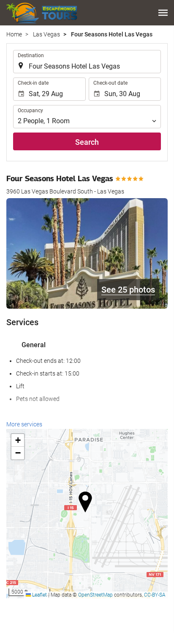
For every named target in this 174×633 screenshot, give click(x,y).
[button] (163, 12)
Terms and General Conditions (104, 615)
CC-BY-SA (155, 595)
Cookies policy (106, 624)
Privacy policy (65, 624)
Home (14, 34)
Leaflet (39, 595)
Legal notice (44, 615)
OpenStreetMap (95, 595)
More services (24, 424)
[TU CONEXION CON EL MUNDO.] (42, 12)
